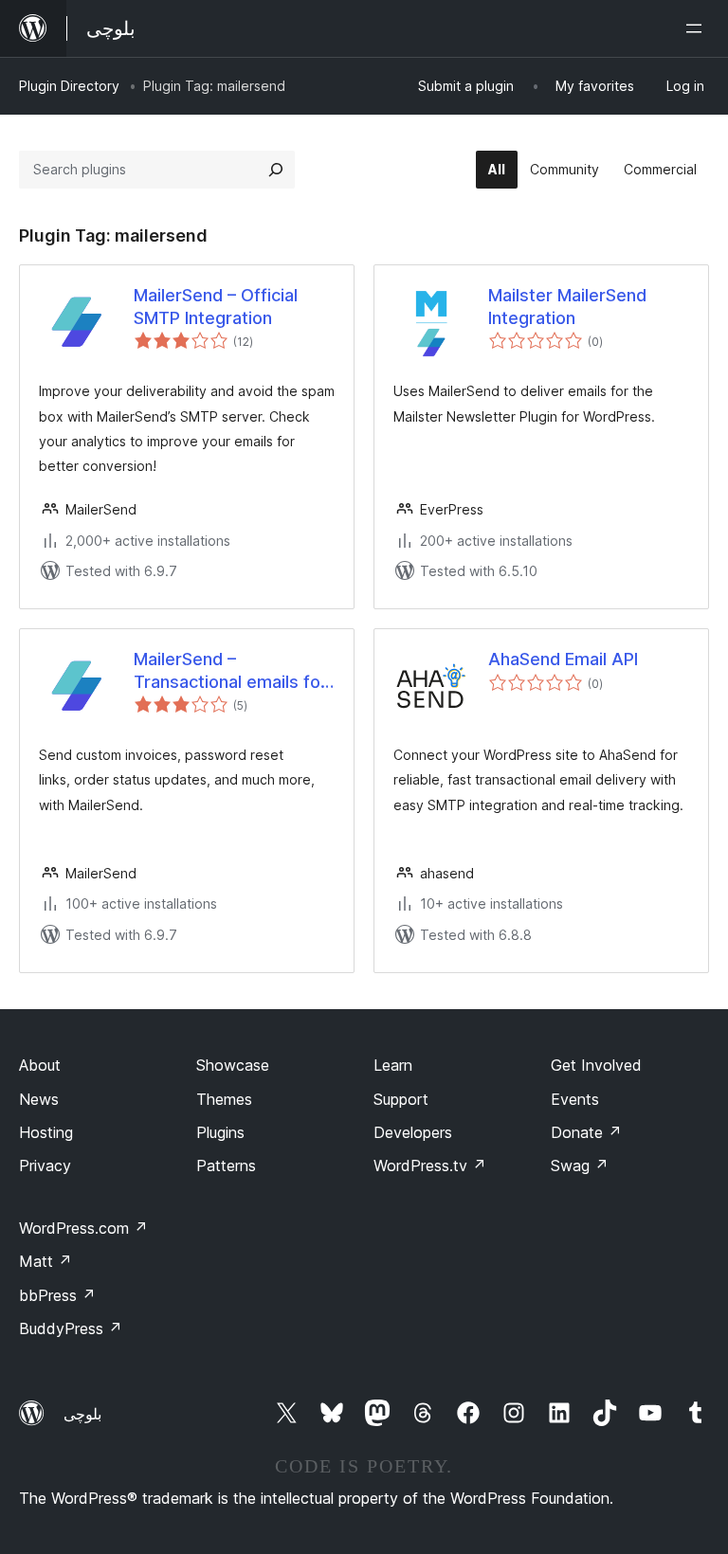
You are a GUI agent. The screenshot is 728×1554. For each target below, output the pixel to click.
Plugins (220, 1132)
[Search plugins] (276, 170)
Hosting (46, 1132)
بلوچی (82, 1413)
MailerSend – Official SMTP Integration (216, 306)
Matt (45, 1261)
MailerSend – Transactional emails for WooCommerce (230, 671)
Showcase (232, 1065)
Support (400, 1099)
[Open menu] (697, 28)
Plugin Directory (69, 86)
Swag (580, 1165)
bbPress (57, 1295)
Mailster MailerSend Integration (567, 306)
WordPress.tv (429, 1165)
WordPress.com (83, 1228)
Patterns (226, 1165)
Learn (392, 1065)
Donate (586, 1132)
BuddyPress (70, 1328)
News (39, 1099)
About (40, 1065)
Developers (412, 1132)
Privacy (45, 1165)
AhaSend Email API (563, 659)
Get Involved (596, 1065)
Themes (224, 1099)
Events (575, 1099)
